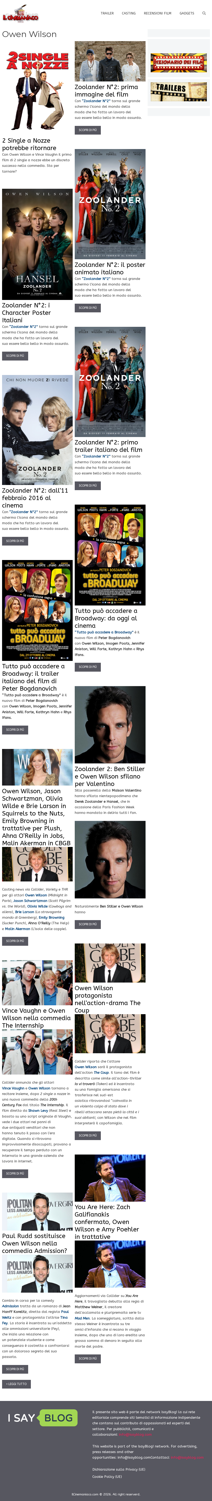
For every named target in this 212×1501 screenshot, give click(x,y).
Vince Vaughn (13, 1088)
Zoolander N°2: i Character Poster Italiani (26, 313)
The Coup (101, 1072)
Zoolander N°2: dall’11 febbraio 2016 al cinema (35, 498)
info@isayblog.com (135, 1434)
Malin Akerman (17, 929)
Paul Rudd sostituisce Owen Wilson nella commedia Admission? (34, 1243)
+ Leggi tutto (16, 1384)
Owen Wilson (36, 895)
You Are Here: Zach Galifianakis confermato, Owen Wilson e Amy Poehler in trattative (107, 1222)
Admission (10, 1306)
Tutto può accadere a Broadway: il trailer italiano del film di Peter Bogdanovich (33, 677)
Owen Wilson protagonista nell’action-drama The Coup (108, 999)
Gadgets (187, 13)
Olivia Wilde (37, 906)
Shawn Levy (38, 1110)
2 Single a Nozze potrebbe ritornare (29, 144)
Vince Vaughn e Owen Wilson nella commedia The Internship (36, 1018)
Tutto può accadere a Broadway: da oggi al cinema (106, 618)
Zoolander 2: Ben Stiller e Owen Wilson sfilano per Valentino (110, 776)
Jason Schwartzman (30, 901)
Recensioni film (157, 13)
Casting (129, 13)
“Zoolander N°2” (96, 101)
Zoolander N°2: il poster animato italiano (110, 268)
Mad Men (82, 1318)
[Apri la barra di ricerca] (204, 13)
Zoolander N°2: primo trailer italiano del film (108, 446)
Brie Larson (24, 912)
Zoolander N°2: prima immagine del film (106, 90)
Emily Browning (51, 917)
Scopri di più (88, 130)
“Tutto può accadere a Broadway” (104, 632)
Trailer (107, 13)
